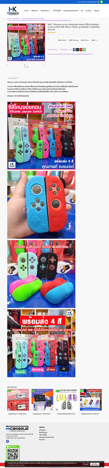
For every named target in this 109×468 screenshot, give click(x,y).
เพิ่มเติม (96, 11)
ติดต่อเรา (89, 11)
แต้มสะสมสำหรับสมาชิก (70, 11)
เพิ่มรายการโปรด (53, 49)
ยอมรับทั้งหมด (94, 464)
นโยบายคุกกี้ (21, 465)
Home (26, 11)
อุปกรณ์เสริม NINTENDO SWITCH (84, 54)
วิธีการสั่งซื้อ (57, 11)
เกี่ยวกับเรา (34, 11)
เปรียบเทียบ (65, 49)
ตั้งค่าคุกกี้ (85, 464)
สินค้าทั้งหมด (45, 11)
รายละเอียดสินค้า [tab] (13, 78)
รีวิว (82, 11)
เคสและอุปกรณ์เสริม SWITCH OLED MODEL (64, 54)
